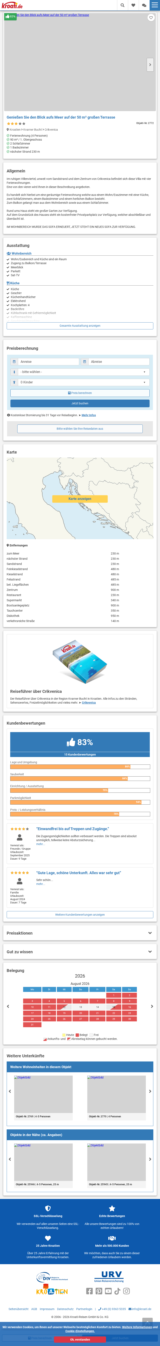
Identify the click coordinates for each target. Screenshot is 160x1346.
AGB (34, 1309)
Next (150, 65)
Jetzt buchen (79, 403)
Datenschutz (65, 1309)
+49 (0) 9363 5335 (113, 1309)
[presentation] (10, 1091)
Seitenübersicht (19, 1309)
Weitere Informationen (137, 1327)
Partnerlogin (84, 1309)
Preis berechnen (81, 393)
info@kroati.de (141, 1309)
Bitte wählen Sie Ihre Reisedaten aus (80, 428)
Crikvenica (89, 702)
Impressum (47, 1309)
